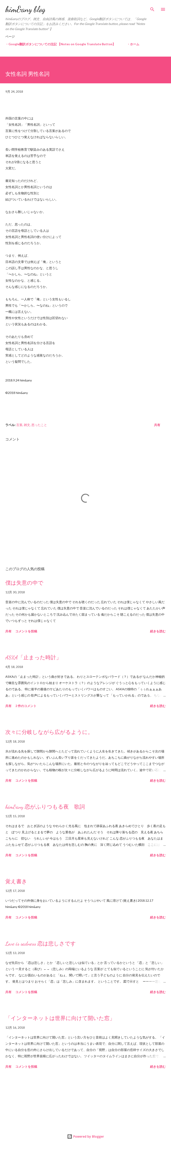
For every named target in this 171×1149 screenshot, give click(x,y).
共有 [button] (157, 425)
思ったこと (39, 425)
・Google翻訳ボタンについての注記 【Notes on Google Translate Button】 (60, 44)
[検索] (152, 8)
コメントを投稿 (26, 631)
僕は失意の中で (24, 583)
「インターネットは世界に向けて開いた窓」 (60, 1018)
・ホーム (133, 44)
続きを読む (158, 631)
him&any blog (25, 9)
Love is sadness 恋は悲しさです (40, 943)
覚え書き (16, 881)
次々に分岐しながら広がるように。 (49, 732)
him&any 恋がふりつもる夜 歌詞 (45, 807)
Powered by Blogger (88, 1136)
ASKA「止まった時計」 (33, 657)
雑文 (27, 425)
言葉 (19, 425)
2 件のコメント (26, 706)
